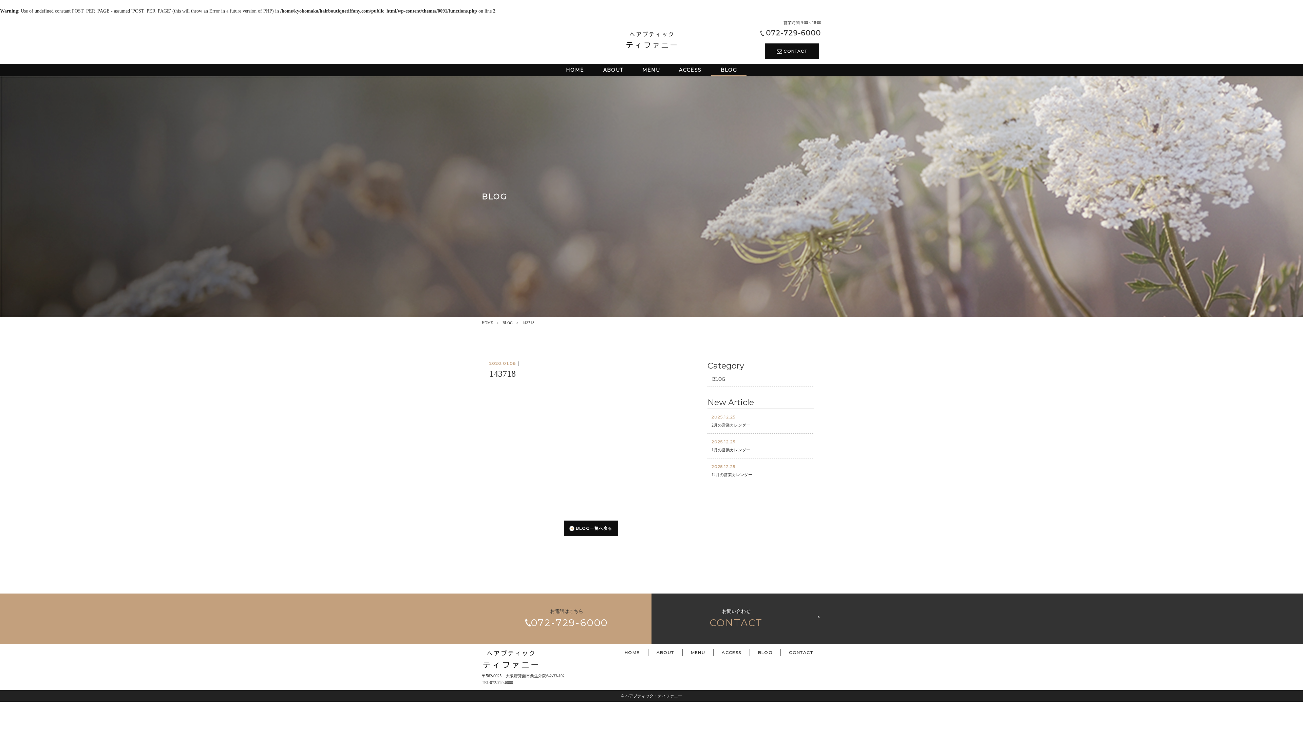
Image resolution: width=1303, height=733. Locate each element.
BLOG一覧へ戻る (593, 528)
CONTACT (794, 51)
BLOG (508, 323)
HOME (487, 323)
